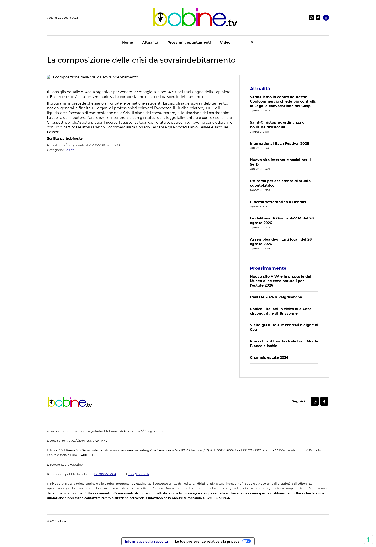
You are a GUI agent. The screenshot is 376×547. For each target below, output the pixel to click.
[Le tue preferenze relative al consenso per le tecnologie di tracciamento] (368, 539)
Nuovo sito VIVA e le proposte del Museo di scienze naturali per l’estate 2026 (280, 281)
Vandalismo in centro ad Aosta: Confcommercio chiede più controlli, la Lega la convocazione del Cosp (283, 101)
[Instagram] (311, 17)
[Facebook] (318, 17)
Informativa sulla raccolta (146, 541)
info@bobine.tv (138, 474)
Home (127, 42)
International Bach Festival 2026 (279, 143)
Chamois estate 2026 (269, 358)
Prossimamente (268, 268)
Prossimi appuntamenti (189, 42)
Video (225, 42)
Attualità (150, 42)
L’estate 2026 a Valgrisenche (276, 297)
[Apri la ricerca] (252, 43)
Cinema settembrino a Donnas (278, 202)
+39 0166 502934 (105, 474)
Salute (69, 150)
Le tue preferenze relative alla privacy (207, 541)
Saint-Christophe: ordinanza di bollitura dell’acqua (278, 124)
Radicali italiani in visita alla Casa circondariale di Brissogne (281, 311)
